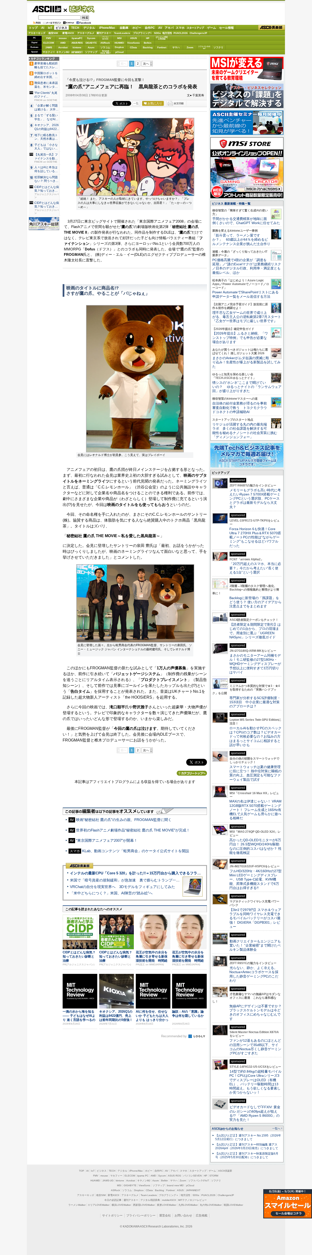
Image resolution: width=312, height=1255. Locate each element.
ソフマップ (91, 52)
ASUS (133, 38)
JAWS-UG (108, 1180)
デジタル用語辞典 (150, 1200)
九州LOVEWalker (188, 1205)
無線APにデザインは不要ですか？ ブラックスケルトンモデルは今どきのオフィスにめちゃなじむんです (257, 1012)
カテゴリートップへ (192, 773)
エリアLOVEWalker (98, 1205)
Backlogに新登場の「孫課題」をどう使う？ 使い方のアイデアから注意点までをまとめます (255, 602)
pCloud (119, 52)
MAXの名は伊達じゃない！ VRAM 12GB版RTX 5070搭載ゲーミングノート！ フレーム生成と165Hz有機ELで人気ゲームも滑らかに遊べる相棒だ (255, 809)
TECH (75, 28)
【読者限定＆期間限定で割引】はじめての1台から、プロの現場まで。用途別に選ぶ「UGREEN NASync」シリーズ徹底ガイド (255, 631)
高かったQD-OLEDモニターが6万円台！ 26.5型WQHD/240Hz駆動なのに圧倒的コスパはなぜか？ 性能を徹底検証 (255, 846)
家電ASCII (68, 33)
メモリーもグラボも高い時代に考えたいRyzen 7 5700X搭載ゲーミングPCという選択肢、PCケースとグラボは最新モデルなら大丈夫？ (255, 498)
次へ (146, 63)
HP (147, 38)
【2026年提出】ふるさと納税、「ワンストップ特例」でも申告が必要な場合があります (240, 337)
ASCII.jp (46, 9)
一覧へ (276, 1128)
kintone (77, 47)
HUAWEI (119, 42)
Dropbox (119, 47)
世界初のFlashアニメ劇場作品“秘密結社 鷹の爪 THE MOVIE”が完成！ (133, 830)
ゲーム (211, 28)
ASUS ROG (77, 42)
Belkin (147, 42)
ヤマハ (176, 47)
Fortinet (161, 47)
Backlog (148, 47)
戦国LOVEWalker (233, 1205)
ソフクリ (218, 47)
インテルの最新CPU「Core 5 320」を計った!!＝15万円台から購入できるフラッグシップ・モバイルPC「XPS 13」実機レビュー (175, 873)
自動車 (124, 28)
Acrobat (63, 47)
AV (160, 28)
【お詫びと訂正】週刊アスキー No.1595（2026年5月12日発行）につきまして (248, 1137)
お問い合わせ (183, 1215)
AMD (63, 42)
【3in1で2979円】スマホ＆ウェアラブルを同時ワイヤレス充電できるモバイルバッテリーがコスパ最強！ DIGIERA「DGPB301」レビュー (255, 918)
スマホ (180, 28)
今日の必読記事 (112, 1200)
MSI (119, 38)
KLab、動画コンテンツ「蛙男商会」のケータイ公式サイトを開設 (135, 851)
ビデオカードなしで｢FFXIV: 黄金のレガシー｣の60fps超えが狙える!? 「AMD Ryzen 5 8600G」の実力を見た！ (254, 1113)
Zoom (190, 47)
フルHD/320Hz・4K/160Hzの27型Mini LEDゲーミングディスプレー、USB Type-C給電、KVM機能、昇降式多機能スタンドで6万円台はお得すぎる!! (255, 879)
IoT (50, 28)
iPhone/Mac (107, 28)
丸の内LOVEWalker (211, 1205)
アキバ (169, 28)
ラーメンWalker (77, 1205)
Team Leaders (149, 1195)
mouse (63, 38)
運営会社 (165, 1215)
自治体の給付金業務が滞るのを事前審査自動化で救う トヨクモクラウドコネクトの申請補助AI (239, 407)
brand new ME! (175, 1185)
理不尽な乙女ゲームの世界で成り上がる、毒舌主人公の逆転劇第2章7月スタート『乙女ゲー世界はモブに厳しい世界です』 (246, 317)
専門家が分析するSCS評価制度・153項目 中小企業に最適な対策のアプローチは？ (255, 702)
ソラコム (105, 47)
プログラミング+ (142, 33)
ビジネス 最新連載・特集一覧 (231, 203)
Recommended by (174, 1036)
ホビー (136, 28)
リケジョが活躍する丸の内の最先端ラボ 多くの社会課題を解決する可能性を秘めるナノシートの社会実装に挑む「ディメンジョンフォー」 (244, 430)
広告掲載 (201, 1215)
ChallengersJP (198, 33)
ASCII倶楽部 (271, 27)
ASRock (105, 42)
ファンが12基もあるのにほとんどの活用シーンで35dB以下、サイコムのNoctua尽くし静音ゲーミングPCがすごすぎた (255, 1046)
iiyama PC (142, 1175)
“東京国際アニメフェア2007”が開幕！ (106, 840)
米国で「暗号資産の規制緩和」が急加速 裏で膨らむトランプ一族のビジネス (134, 880)
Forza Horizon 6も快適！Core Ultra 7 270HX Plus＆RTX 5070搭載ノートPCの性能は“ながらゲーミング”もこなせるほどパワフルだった (255, 537)
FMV (48, 38)
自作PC (150, 28)
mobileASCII (169, 1200)
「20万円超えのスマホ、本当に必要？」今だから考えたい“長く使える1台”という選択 (255, 568)
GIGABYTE (91, 43)
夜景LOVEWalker (166, 1205)
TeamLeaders (122, 33)
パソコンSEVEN (105, 38)
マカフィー (49, 52)
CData (133, 47)
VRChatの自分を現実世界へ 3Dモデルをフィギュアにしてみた (122, 887)
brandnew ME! (105, 52)
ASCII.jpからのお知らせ (227, 1128)
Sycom (91, 38)
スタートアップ (195, 27)
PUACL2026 (181, 33)
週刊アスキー (104, 33)
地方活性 (167, 33)
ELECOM (48, 42)
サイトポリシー (112, 1215)
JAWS (48, 47)
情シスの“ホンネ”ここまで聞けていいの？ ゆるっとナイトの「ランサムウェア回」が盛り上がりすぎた (247, 387)
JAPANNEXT (77, 52)
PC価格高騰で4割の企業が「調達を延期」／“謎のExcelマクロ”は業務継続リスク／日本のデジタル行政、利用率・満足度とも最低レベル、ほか (246, 266)
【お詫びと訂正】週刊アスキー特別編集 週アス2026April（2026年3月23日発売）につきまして (246, 1146)
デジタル (89, 28)
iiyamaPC (77, 38)
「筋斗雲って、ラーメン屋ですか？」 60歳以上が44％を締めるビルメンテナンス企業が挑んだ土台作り (241, 239)
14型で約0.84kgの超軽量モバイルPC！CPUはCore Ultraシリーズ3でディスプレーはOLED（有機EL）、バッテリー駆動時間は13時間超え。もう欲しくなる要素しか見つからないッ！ (255, 1081)
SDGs (157, 33)
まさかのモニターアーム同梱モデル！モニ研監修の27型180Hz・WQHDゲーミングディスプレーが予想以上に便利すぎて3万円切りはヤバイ (255, 663)
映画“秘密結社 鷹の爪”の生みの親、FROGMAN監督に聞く (124, 820)
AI (42, 28)
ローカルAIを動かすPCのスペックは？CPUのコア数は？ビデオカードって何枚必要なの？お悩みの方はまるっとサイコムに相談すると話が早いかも (255, 736)
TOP (81, 1170)
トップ (33, 28)
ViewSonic (133, 42)
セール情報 (226, 28)
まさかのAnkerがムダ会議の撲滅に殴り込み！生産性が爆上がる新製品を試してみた (246, 362)
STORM (213, 1175)
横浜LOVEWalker (121, 1205)
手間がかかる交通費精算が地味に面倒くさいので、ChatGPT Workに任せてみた (246, 221)
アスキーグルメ (85, 33)
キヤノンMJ (62, 52)
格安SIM (53, 33)
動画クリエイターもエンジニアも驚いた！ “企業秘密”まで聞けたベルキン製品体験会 (255, 945)
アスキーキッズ (36, 33)
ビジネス (79, 8)
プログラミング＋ (168, 1195)
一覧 (136, 103)
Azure (91, 47)
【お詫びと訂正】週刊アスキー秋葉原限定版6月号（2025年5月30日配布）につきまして (246, 1155)
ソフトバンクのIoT (204, 47)
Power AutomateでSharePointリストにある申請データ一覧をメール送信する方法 (245, 294)
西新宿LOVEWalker (144, 1205)
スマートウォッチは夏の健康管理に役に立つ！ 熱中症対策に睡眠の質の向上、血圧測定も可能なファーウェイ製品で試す (255, 773)
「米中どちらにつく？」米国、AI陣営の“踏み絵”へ (111, 893)
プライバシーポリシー (141, 1215)
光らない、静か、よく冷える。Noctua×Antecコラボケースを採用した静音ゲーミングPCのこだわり (253, 974)
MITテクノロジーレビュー (192, 1200)
